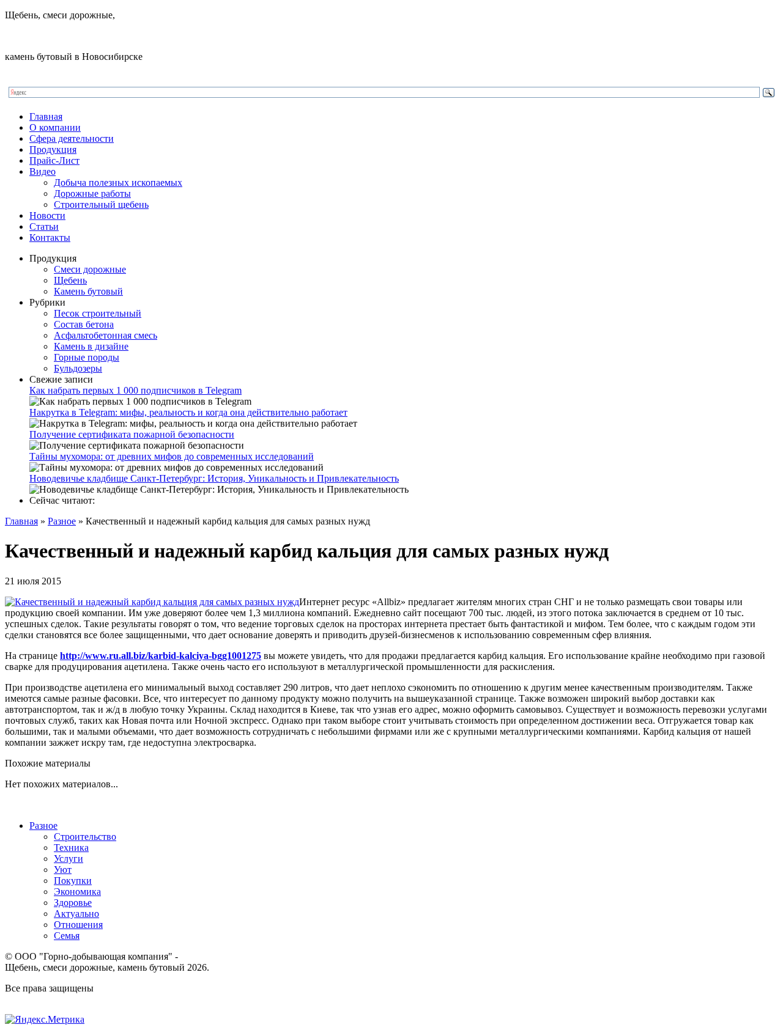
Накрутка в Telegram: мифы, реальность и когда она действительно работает (188, 412)
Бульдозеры (78, 368)
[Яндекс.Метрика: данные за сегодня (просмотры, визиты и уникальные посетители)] (44, 1019)
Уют (63, 869)
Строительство (85, 836)
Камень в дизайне (91, 346)
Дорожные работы (92, 193)
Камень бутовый (88, 291)
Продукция (52, 149)
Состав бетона (84, 324)
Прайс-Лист (54, 160)
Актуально (76, 913)
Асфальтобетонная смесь (105, 335)
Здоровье (73, 902)
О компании (55, 127)
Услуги (68, 858)
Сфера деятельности (71, 138)
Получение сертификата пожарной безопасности (131, 434)
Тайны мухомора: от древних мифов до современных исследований (171, 456)
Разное (62, 521)
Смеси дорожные (90, 269)
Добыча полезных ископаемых (118, 182)
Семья (67, 935)
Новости (47, 215)
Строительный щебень (101, 204)
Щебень (70, 280)
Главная (45, 116)
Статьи (44, 226)
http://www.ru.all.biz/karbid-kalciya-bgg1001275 (160, 655)
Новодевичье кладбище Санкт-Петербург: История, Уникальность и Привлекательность (214, 478)
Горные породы (86, 357)
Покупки (73, 880)
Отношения (78, 924)
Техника (71, 847)
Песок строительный (97, 313)
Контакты (49, 237)
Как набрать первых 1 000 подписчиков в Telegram (135, 390)
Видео (42, 171)
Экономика (77, 891)
